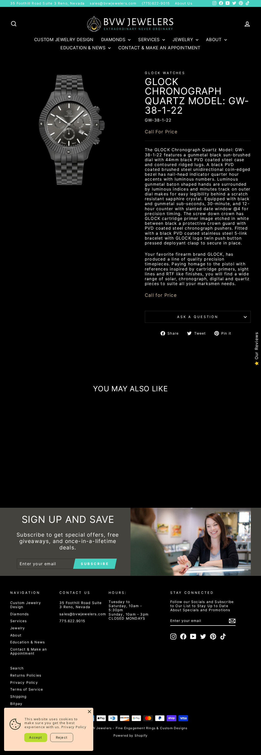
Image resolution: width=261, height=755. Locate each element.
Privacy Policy (24, 682)
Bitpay (16, 704)
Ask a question (197, 317)
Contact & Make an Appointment (159, 47)
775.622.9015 (72, 621)
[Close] (89, 711)
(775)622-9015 (156, 3)
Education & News (83, 47)
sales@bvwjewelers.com (113, 3)
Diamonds (114, 39)
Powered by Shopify (130, 735)
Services (149, 39)
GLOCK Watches (165, 73)
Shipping (18, 696)
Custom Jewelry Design (64, 39)
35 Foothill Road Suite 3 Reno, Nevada (47, 3)
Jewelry (183, 39)
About (214, 39)
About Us (183, 3)
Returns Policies (25, 675)
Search (17, 668)
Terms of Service (26, 689)
